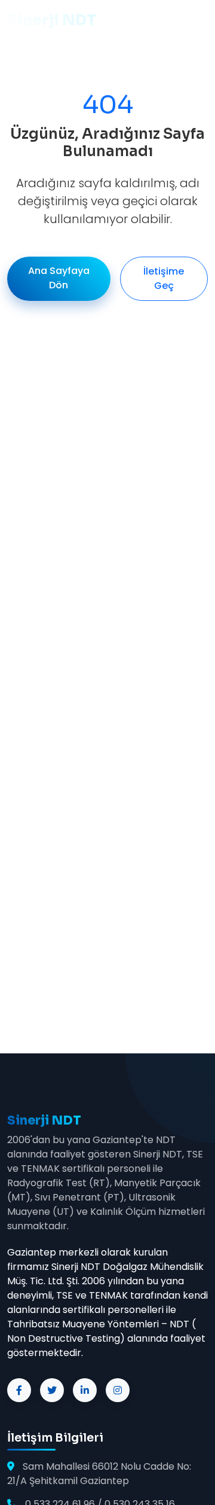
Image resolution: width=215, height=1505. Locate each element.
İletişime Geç (163, 278)
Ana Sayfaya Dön (59, 278)
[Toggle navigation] (24, 65)
